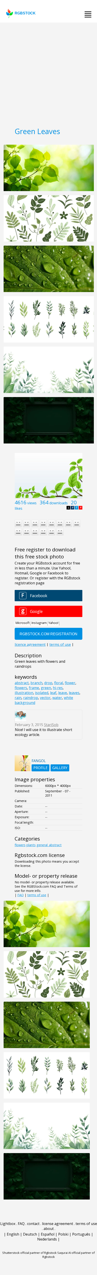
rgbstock (25, 13)
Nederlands (47, 1239)
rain (18, 697)
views (32, 502)
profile (40, 767)
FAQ (20, 895)
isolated (41, 692)
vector (45, 697)
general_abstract (49, 845)
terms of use (36, 895)
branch (36, 682)
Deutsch (30, 1234)
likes (18, 508)
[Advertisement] (48, 73)
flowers (21, 687)
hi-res (58, 687)
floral (58, 682)
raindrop (30, 697)
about (49, 1228)
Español (47, 1234)
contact (33, 1223)
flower (70, 682)
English (13, 1234)
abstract (22, 682)
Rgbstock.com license (40, 855)
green (46, 687)
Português (81, 1234)
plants (31, 845)
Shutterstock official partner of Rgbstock (29, 1253)
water (57, 697)
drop (48, 682)
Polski (63, 1234)
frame (34, 687)
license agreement (57, 1223)
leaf (53, 692)
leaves (74, 692)
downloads (58, 502)
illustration (24, 692)
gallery (59, 767)
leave (62, 692)
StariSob (51, 724)
